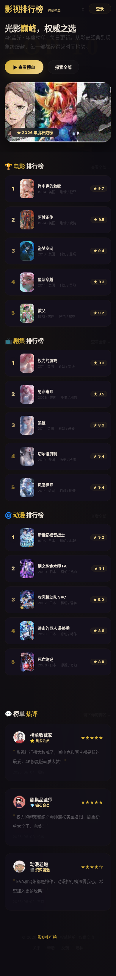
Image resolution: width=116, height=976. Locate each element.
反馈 (65, 947)
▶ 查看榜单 (24, 67)
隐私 (79, 947)
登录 (100, 9)
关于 (36, 947)
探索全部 (63, 67)
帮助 (51, 947)
